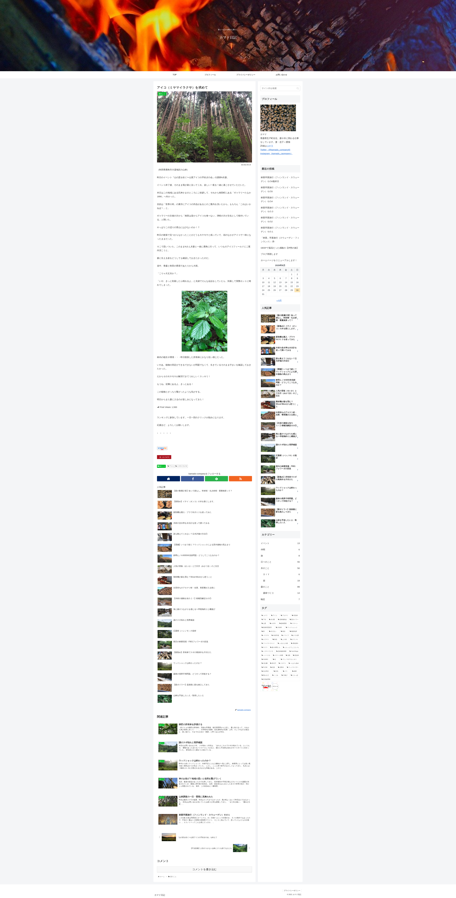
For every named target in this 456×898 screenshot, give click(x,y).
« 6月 (279, 300)
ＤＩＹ (281, 574)
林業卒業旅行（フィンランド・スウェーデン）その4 (280, 199)
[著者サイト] (168, 478)
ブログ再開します (269, 254)
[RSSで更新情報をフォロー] (240, 478)
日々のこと (280, 562)
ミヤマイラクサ (182, 466)
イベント (280, 543)
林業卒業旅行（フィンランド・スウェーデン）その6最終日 (280, 179)
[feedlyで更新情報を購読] (216, 478)
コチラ (270, 146)
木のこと (280, 568)
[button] (298, 88)
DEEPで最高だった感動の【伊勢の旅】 (280, 248)
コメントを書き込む (204, 869)
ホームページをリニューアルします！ (279, 260)
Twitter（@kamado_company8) (275, 150)
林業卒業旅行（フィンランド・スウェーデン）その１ (280, 230)
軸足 (280, 599)
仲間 (280, 549)
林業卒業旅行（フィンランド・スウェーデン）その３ (280, 209)
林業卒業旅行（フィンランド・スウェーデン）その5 (280, 189)
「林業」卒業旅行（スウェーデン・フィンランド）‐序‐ (280, 240)
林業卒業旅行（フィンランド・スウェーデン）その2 (280, 219)
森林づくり (281, 593)
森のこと (162, 466)
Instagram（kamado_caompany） (276, 153)
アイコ (171, 466)
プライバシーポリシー (292, 890)
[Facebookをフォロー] (192, 478)
